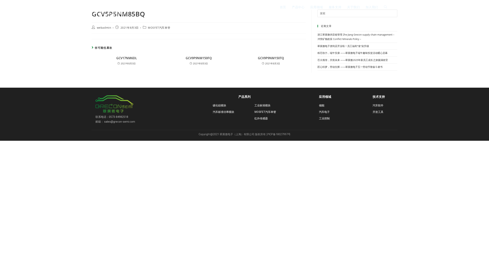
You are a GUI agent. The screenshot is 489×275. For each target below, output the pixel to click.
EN (395, 7)
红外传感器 (261, 118)
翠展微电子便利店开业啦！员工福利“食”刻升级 (343, 46)
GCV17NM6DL (126, 58)
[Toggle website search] (385, 7)
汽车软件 (378, 105)
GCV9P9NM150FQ (199, 58)
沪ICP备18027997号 (278, 134)
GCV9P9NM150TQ (271, 58)
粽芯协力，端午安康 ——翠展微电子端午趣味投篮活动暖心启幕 (352, 53)
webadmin (104, 27)
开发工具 (378, 111)
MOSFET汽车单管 (159, 27)
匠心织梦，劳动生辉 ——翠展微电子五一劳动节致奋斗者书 (350, 67)
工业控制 (324, 118)
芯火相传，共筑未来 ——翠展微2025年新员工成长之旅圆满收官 (352, 60)
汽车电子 (324, 111)
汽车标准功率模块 (223, 111)
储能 (321, 105)
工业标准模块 (262, 105)
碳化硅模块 (219, 105)
